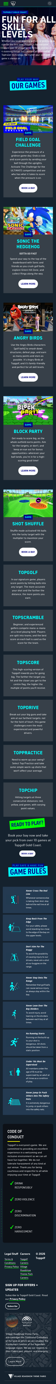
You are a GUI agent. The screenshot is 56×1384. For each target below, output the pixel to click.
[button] (6, 4)
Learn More (15, 1361)
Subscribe (12, 1306)
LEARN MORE (28, 283)
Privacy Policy (12, 1266)
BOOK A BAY (28, 188)
